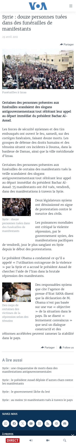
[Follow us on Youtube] (30, 423)
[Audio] (31, 440)
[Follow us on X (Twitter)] (22, 423)
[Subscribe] (64, 423)
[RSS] (47, 423)
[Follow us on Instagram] (39, 423)
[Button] (67, 44)
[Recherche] (64, 440)
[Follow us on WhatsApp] (5, 423)
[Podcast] (56, 423)
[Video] (47, 440)
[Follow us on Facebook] (14, 423)
